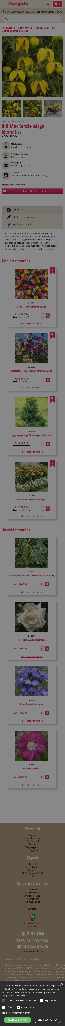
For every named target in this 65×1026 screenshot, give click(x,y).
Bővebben (21, 995)
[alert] (32, 513)
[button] (4, 1000)
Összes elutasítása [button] (47, 1020)
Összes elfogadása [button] (17, 1020)
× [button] (62, 984)
